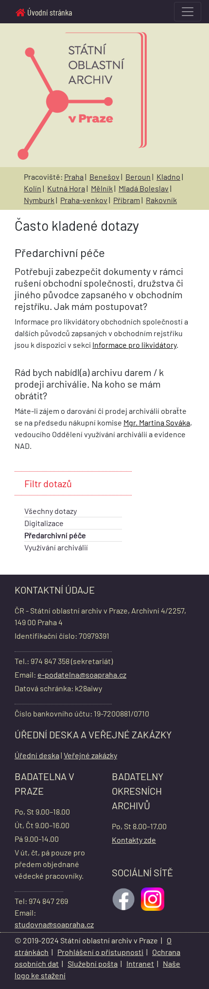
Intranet (140, 963)
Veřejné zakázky (90, 755)
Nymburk (39, 200)
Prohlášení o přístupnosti (100, 951)
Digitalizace (44, 523)
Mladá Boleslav (144, 188)
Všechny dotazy (50, 510)
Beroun (138, 176)
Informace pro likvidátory (134, 344)
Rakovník (161, 200)
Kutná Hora (66, 188)
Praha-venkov (83, 200)
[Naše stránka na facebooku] (124, 898)
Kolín (32, 188)
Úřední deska (37, 755)
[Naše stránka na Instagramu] (153, 898)
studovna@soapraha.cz (54, 924)
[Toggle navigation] (187, 11)
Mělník (102, 188)
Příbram (126, 200)
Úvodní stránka (49, 12)
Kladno (168, 176)
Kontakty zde (134, 839)
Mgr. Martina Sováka (156, 422)
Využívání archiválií (56, 547)
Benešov (104, 176)
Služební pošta (93, 963)
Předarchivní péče (55, 535)
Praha (74, 176)
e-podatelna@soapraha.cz (81, 674)
